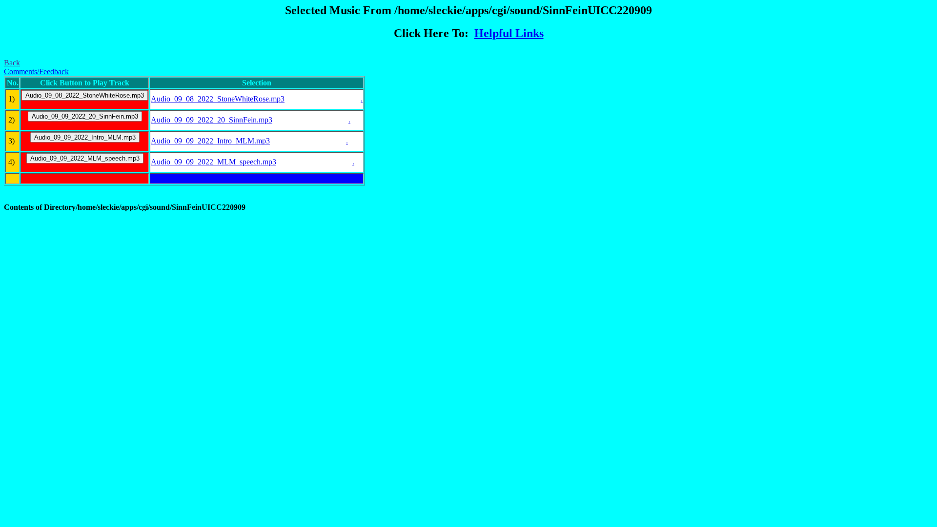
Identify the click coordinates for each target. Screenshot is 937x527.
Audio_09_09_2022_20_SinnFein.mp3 (211, 120)
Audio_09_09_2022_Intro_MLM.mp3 (210, 141)
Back (12, 63)
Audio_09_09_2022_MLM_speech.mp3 (213, 162)
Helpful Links (509, 33)
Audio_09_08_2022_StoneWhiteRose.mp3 (218, 99)
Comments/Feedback (36, 71)
